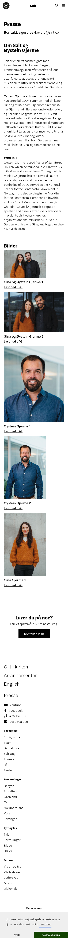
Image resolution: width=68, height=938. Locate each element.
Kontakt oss (34, 634)
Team (8, 742)
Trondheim (11, 791)
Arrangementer (20, 675)
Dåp (6, 764)
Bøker (8, 851)
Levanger (10, 819)
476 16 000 (15, 716)
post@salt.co (16, 721)
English (12, 683)
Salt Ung (10, 753)
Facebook (13, 710)
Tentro (8, 770)
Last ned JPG (13, 287)
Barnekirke (11, 748)
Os (5, 802)
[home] (6, 5)
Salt (33, 5)
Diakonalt (10, 888)
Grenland (10, 797)
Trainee (9, 759)
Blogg (8, 845)
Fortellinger (12, 840)
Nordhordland (14, 808)
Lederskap (11, 877)
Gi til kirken (16, 666)
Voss (7, 813)
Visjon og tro (12, 866)
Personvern (34, 908)
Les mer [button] (45, 924)
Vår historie (12, 872)
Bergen (9, 786)
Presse (11, 695)
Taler (7, 834)
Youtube (13, 705)
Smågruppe (12, 737)
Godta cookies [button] (51, 934)
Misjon (8, 883)
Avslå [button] (17, 934)
